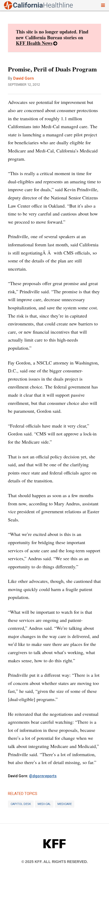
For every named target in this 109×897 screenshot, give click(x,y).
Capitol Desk (21, 804)
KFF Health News (34, 43)
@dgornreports (43, 776)
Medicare (64, 804)
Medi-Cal (44, 804)
